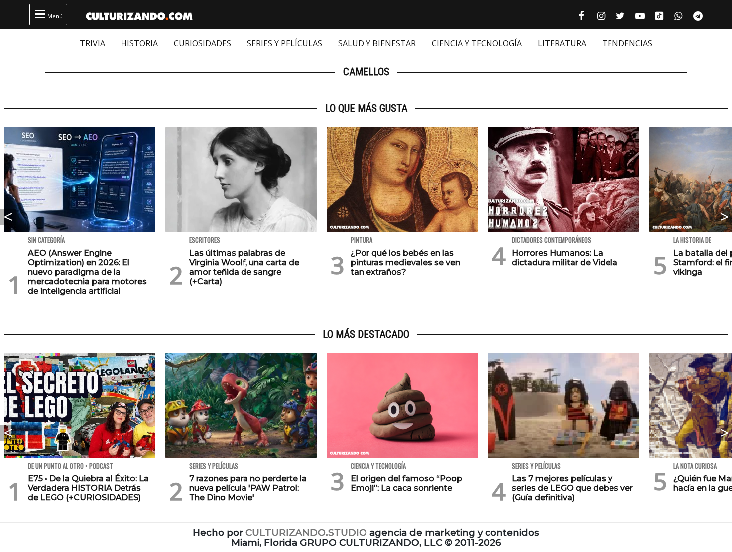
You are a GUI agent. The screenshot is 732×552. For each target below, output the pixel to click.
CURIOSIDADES (202, 43)
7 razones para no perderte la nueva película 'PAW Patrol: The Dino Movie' (248, 488)
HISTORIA (139, 43)
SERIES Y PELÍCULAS (284, 43)
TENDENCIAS (627, 43)
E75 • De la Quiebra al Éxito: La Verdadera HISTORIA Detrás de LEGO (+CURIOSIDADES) (88, 488)
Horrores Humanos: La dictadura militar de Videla (564, 257)
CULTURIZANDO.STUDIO (306, 532)
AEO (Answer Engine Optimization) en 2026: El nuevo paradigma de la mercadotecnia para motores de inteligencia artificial (87, 272)
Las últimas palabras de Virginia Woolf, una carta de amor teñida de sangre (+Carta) (244, 267)
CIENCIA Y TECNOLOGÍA (477, 43)
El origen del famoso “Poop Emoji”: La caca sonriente (406, 483)
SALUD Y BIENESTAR (377, 43)
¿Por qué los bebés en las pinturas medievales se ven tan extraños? (405, 262)
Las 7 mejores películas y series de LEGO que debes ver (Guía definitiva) (572, 488)
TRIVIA (92, 43)
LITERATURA (562, 43)
